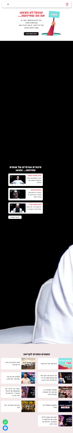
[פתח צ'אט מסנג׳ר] (5, 428)
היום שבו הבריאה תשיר (49, 364)
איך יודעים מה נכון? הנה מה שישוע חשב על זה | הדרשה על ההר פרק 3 (48, 378)
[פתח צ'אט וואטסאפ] (5, 422)
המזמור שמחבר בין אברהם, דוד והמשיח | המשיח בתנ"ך (49, 392)
